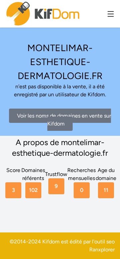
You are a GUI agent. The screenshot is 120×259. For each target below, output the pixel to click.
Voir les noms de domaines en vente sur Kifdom (64, 120)
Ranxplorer (102, 249)
